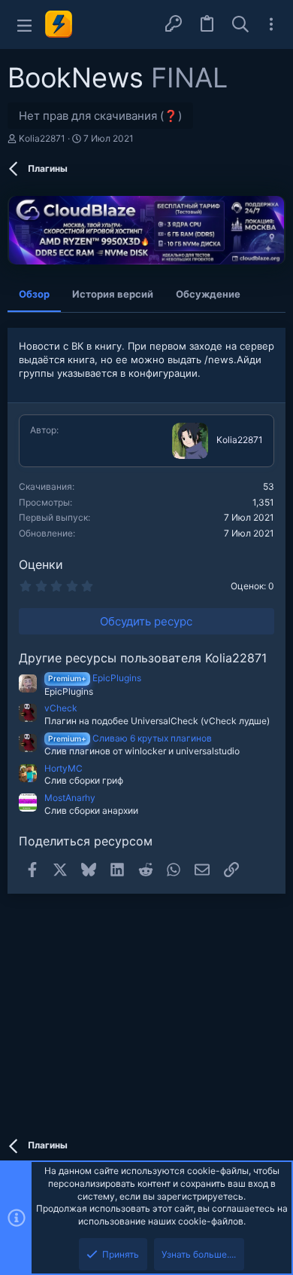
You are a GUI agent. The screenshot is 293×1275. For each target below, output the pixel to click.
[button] (24, 24)
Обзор (34, 294)
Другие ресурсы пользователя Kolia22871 (143, 657)
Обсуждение (208, 294)
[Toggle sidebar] (271, 24)
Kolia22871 (42, 138)
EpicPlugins (94, 677)
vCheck (60, 708)
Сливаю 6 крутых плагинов (130, 738)
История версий (112, 294)
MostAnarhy (69, 797)
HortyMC (63, 768)
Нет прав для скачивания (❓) (100, 116)
